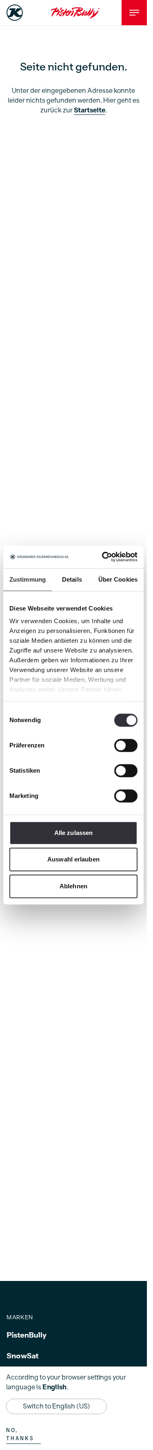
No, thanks (20, 1434)
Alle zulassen (73, 832)
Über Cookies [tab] (117, 579)
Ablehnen (73, 886)
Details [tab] (72, 579)
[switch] (125, 745)
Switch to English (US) (56, 1406)
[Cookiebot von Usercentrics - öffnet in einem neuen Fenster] (103, 556)
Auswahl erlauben (73, 859)
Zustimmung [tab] (27, 579)
